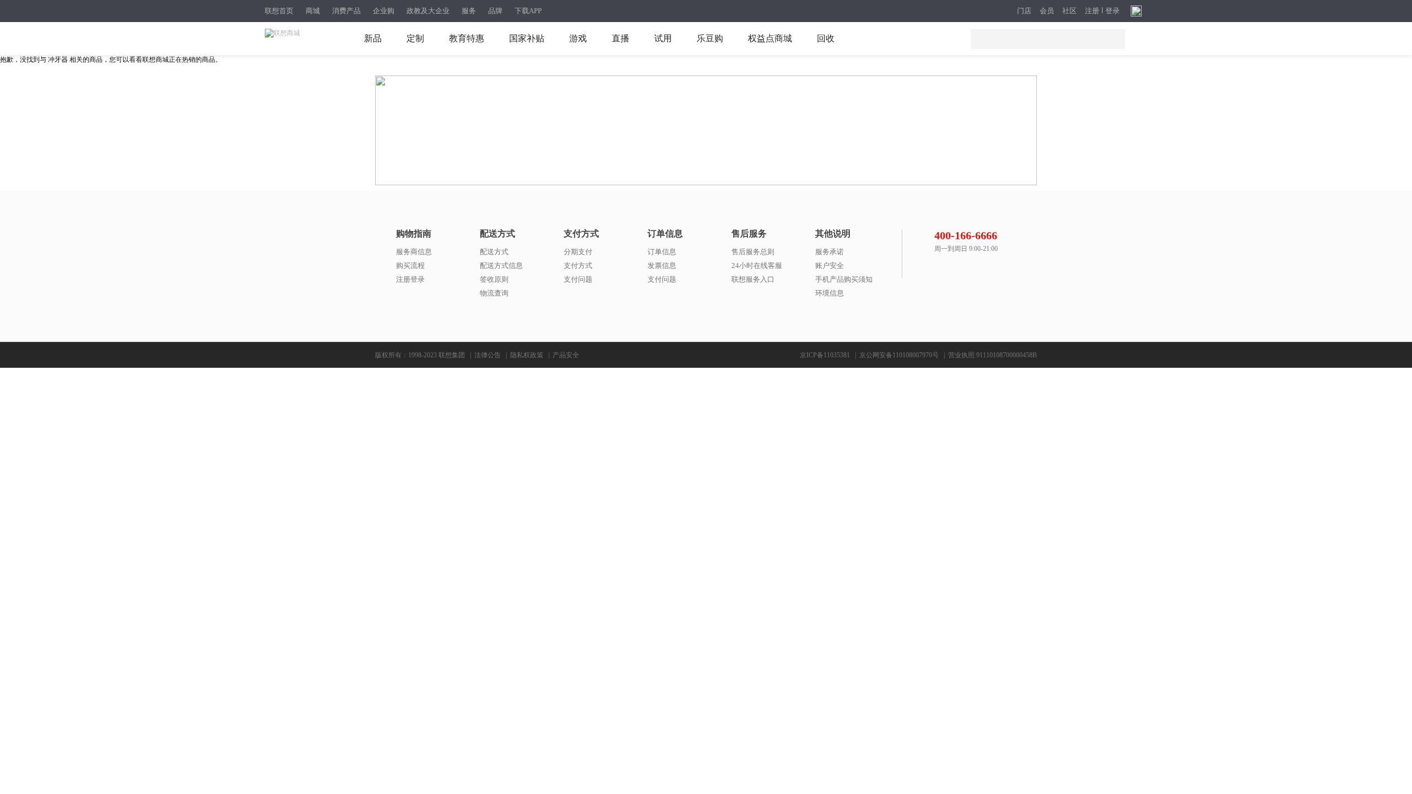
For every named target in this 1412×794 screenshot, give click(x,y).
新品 (373, 38)
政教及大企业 (428, 11)
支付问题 (578, 279)
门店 (1024, 11)
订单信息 (662, 251)
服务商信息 (414, 251)
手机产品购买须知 (844, 279)
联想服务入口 (752, 279)
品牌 (495, 11)
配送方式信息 (501, 265)
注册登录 (410, 279)
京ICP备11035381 (825, 355)
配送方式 (494, 251)
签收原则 (494, 279)
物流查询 (494, 293)
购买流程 (410, 265)
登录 (1112, 11)
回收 (826, 38)
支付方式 (578, 265)
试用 (663, 38)
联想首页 (279, 11)
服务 (469, 11)
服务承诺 (829, 251)
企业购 (383, 11)
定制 (415, 38)
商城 (313, 11)
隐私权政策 (526, 355)
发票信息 (662, 265)
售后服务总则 (752, 251)
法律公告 (487, 355)
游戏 (578, 38)
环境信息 (829, 293)
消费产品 (346, 11)
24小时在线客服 (756, 265)
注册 (1092, 11)
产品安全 (566, 355)
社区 (1069, 11)
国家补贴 (526, 38)
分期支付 (578, 251)
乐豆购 (710, 38)
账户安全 (829, 265)
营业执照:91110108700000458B (992, 355)
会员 (1047, 11)
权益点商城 (770, 38)
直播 (620, 38)
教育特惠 (466, 38)
